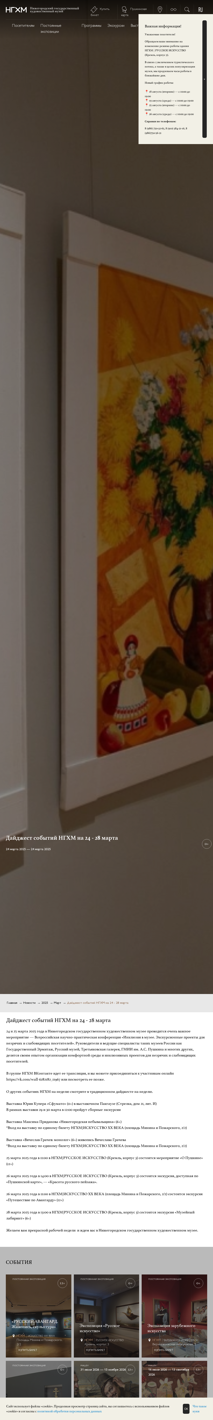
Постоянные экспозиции (51, 29)
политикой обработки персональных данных (69, 1411)
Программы (91, 26)
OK (186, 1408)
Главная (12, 1003)
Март (57, 1003)
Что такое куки (200, 1408)
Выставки (138, 26)
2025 (44, 1003)
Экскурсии (116, 26)
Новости (29, 1003)
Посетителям (23, 26)
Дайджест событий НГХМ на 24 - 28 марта (97, 1003)
